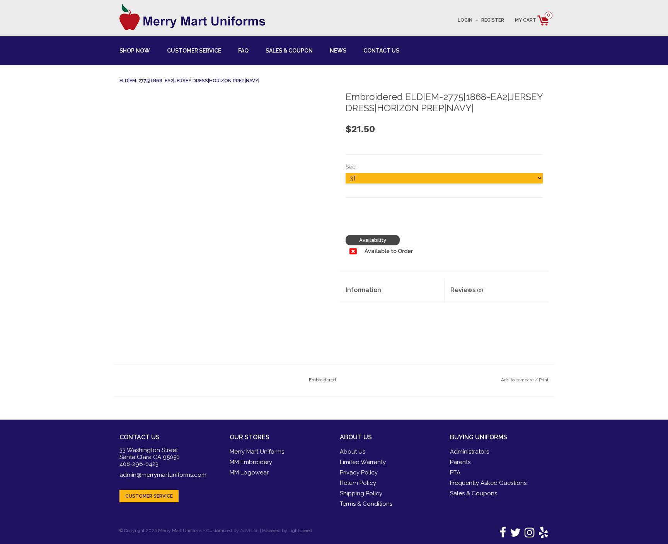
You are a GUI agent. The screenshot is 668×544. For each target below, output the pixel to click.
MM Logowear (249, 472)
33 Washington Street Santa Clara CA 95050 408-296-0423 (149, 457)
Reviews (466, 290)
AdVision (249, 530)
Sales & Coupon (289, 51)
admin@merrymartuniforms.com (162, 474)
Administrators (469, 451)
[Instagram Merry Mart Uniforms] (528, 534)
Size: (351, 167)
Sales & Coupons (473, 493)
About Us (352, 451)
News (338, 51)
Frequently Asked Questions (488, 482)
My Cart (532, 20)
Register (492, 20)
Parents (460, 462)
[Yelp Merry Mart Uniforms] (542, 534)
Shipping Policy (361, 493)
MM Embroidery (251, 462)
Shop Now (134, 51)
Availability (372, 240)
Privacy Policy (359, 472)
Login (465, 20)
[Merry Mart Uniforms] (192, 17)
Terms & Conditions (366, 503)
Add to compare (518, 379)
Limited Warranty (363, 462)
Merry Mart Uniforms (257, 451)
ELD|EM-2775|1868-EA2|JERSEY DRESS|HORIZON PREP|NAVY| (189, 80)
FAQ (243, 51)
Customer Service (194, 51)
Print (544, 379)
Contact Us (381, 51)
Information (363, 290)
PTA (455, 472)
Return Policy (358, 482)
